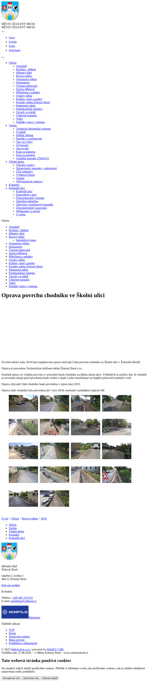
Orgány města (24, 95)
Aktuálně (21, 66)
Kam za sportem (25, 155)
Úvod (4, 518)
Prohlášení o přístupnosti (23, 643)
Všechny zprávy (25, 165)
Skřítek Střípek (24, 135)
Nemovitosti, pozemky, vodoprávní (36, 168)
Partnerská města (25, 105)
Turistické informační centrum (33, 128)
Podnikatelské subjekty (29, 108)
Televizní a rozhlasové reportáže (34, 204)
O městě (21, 132)
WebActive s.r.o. (20, 649)
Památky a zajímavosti (29, 138)
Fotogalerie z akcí (26, 194)
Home (12, 633)
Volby (19, 118)
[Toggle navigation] (2, 57)
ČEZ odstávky (24, 171)
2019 (44, 518)
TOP (11, 630)
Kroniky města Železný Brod (33, 102)
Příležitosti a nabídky (28, 92)
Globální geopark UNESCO (32, 158)
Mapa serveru (17, 639)
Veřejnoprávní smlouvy (29, 181)
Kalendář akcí (24, 191)
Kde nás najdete (10, 585)
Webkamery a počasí (28, 211)
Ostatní (20, 178)
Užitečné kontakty (26, 115)
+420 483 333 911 (22, 597)
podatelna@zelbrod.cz (23, 601)
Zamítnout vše (31, 678)
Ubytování (22, 145)
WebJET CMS (55, 649)
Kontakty (14, 184)
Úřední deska (16, 531)
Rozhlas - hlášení (26, 69)
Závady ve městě (26, 112)
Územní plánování (26, 85)
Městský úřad (24, 72)
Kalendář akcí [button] (17, 188)
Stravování (22, 148)
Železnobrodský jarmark (30, 198)
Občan (15, 518)
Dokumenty (23, 82)
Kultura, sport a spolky (29, 99)
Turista (13, 528)
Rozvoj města (24, 75)
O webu (20, 214)
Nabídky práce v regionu (30, 122)
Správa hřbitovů (25, 89)
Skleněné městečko (27, 201)
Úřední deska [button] (16, 161)
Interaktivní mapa (26, 240)
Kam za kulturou (25, 151)
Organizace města (26, 79)
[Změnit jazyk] (2, 31)
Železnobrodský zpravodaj (31, 207)
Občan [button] (12, 62)
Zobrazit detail (49, 678)
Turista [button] (13, 125)
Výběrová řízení (25, 174)
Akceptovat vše (11, 678)
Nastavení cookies (19, 636)
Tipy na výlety (24, 141)
